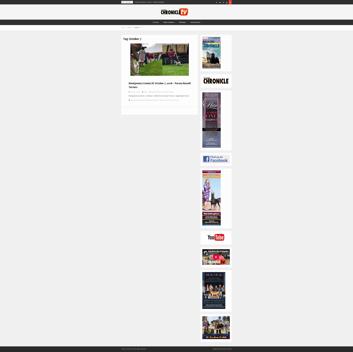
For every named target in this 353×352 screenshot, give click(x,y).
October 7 (162, 100)
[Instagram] (223, 2)
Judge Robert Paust (139, 100)
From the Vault (195, 22)
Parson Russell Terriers (172, 100)
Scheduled (182, 22)
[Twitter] (220, 2)
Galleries (171, 92)
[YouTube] (226, 2)
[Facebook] (216, 2)
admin (145, 92)
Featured (165, 92)
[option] (160, 2)
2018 (132, 100)
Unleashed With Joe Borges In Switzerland (156, 2)
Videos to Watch (168, 22)
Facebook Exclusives (157, 92)
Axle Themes (228, 349)
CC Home (156, 22)
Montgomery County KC (152, 100)
